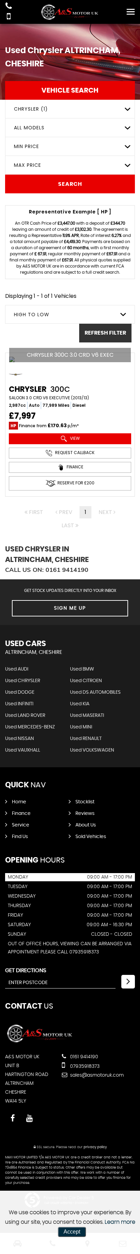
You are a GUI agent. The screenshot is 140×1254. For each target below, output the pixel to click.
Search (70, 184)
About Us (85, 825)
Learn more (120, 1222)
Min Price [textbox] (26, 146)
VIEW (74, 438)
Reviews (84, 813)
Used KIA (79, 704)
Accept (72, 1232)
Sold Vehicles (90, 836)
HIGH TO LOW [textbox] (31, 314)
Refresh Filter (105, 333)
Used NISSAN (19, 738)
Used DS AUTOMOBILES (95, 692)
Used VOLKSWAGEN (92, 750)
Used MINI (81, 727)
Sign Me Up (70, 608)
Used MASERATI (87, 715)
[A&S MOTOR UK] (70, 12)
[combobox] (70, 109)
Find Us (20, 836)
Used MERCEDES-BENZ (30, 727)
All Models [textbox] (29, 127)
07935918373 (84, 1066)
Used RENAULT (86, 738)
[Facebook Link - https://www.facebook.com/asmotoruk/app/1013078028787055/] (13, 1118)
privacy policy (95, 1147)
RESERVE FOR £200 (75, 483)
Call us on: (46, 570)
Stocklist (84, 802)
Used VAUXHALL (22, 750)
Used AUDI (16, 669)
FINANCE (74, 467)
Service (20, 825)
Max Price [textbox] (27, 165)
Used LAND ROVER (25, 715)
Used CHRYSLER (22, 680)
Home (19, 802)
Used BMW (82, 669)
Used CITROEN (86, 680)
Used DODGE (19, 692)
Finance (21, 813)
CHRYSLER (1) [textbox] (31, 109)
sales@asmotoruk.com (96, 1075)
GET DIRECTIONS (25, 970)
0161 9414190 (83, 1057)
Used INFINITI (19, 704)
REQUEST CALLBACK (74, 452)
